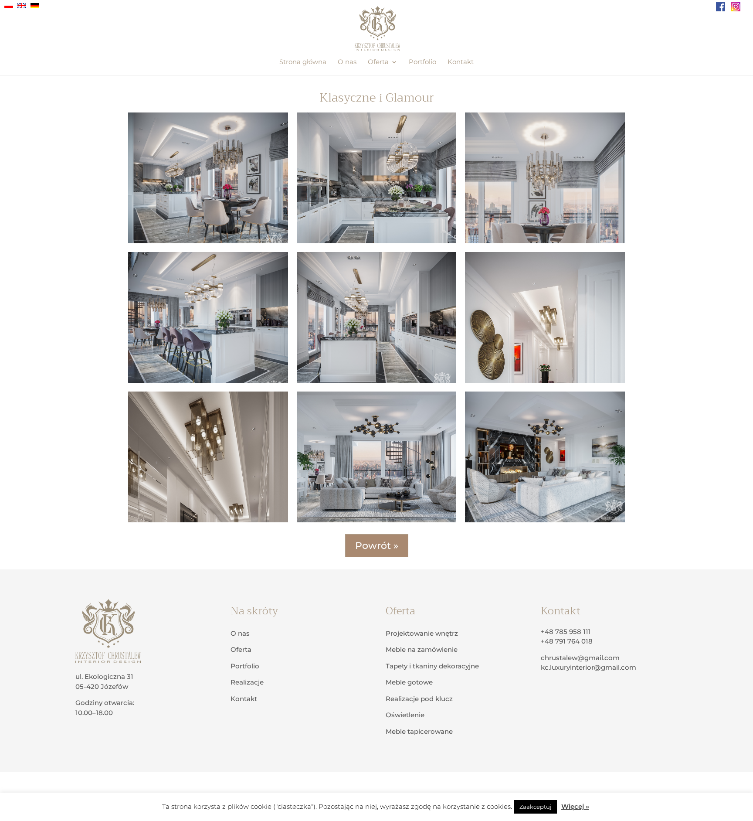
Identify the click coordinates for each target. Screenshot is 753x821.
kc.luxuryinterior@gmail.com (588, 667)
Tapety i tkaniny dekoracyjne (432, 666)
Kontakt (461, 62)
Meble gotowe (409, 682)
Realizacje (247, 682)
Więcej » (575, 806)
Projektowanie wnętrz (422, 633)
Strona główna (302, 62)
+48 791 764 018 (567, 641)
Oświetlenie (405, 715)
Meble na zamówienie (422, 649)
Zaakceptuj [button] (535, 806)
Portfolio (422, 62)
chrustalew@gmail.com (580, 658)
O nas (347, 62)
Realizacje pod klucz (419, 699)
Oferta (378, 62)
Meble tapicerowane (419, 731)
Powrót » (376, 546)
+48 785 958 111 (566, 631)
